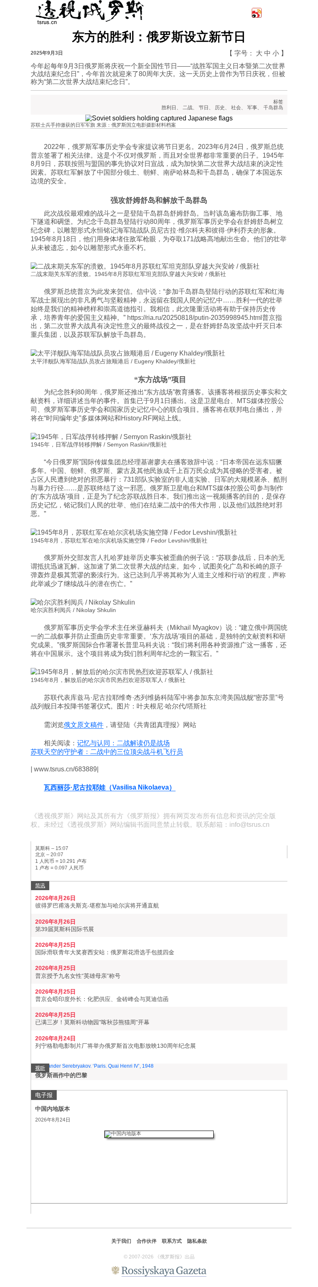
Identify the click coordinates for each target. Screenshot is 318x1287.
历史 (220, 107)
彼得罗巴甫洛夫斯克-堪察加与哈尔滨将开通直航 (97, 905)
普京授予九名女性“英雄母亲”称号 (77, 975)
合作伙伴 (147, 1241)
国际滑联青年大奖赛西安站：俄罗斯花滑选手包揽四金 (104, 952)
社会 (236, 107)
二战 (188, 107)
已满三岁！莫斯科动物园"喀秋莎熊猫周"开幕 (92, 1022)
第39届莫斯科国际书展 (64, 929)
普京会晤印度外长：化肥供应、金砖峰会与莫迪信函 (102, 999)
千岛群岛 (273, 107)
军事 (252, 107)
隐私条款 (197, 1241)
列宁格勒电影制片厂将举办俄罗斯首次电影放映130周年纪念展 (115, 1045)
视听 (40, 1068)
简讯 (40, 885)
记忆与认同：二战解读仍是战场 (123, 743)
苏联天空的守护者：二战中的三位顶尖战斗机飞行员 (107, 751)
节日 (204, 107)
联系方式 (172, 1241)
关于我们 (121, 1241)
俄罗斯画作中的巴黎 (61, 1075)
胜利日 (168, 107)
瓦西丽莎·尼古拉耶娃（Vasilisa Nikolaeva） (110, 787)
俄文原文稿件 (84, 724)
